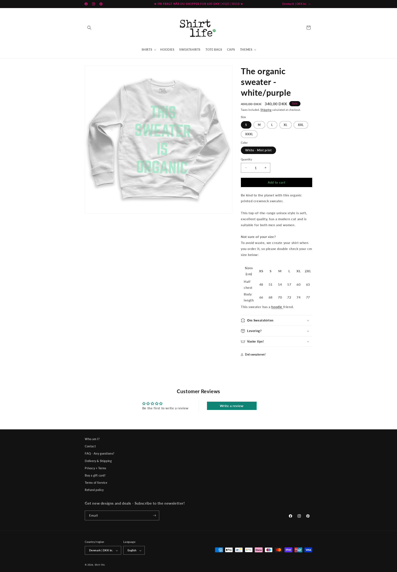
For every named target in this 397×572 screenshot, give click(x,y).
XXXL (249, 134)
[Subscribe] (154, 515)
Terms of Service (96, 482)
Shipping (266, 109)
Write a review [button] (231, 406)
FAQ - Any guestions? (99, 453)
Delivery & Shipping (98, 461)
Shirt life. (100, 565)
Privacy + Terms (95, 468)
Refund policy (94, 490)
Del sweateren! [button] (255, 354)
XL (285, 125)
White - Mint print (258, 150)
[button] (89, 27)
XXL (301, 125)
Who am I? (92, 439)
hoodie (276, 307)
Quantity (246, 159)
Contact (90, 446)
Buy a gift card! (95, 475)
